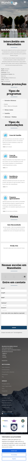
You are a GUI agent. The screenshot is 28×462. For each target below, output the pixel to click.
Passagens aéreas (5, 383)
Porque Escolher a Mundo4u (8, 372)
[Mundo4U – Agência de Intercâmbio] (9, 3)
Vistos (3, 388)
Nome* (3, 288)
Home (2, 33)
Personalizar (14, 454)
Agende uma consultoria (7, 400)
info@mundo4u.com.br (8, 413)
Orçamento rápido (6, 398)
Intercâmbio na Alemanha (18, 33)
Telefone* (4, 303)
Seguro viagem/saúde (6, 386)
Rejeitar (14, 458)
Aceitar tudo (14, 450)
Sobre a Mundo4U (6, 367)
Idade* (3, 297)
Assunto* (3, 307)
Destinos (8, 33)
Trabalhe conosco (6, 407)
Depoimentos (5, 374)
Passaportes (4, 391)
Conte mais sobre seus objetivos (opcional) (12, 313)
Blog (3, 376)
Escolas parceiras (5, 369)
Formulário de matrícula (7, 405)
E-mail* (3, 293)
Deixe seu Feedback (6, 402)
